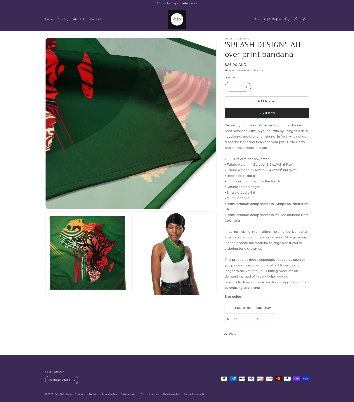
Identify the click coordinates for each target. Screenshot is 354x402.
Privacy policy (129, 394)
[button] (287, 19)
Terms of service (149, 394)
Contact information (195, 394)
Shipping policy (171, 394)
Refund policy (109, 394)
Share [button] (232, 333)
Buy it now (266, 113)
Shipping (230, 70)
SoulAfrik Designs (64, 394)
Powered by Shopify (86, 394)
